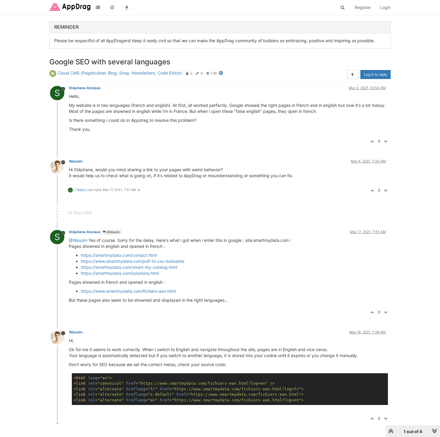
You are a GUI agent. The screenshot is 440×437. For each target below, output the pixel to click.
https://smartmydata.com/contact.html (119, 255)
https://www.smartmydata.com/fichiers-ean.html (128, 291)
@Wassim (113, 232)
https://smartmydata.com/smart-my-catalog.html (129, 267)
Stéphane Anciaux (85, 88)
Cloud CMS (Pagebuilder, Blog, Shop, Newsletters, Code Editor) (120, 72)
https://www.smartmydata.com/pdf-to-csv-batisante (132, 261)
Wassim (76, 161)
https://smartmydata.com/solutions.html (120, 273)
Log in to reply (375, 74)
